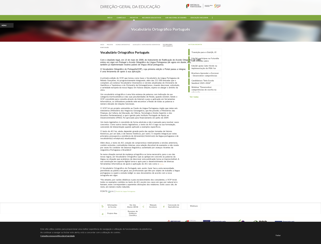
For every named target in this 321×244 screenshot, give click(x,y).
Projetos (134, 18)
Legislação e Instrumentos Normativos (146, 44)
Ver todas (194, 97)
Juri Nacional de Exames (175, 18)
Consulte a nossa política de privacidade (57, 236)
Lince (161, 164)
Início (109, 18)
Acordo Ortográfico (123, 44)
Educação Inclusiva (199, 18)
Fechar (278, 235)
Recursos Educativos (151, 18)
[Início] (130, 7)
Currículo (121, 18)
